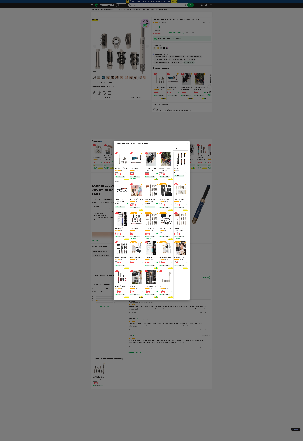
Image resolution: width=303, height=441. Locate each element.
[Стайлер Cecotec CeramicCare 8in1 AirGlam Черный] (136, 219)
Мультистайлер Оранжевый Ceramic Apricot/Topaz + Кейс (164, 168)
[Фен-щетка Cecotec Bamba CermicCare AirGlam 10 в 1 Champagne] (151, 190)
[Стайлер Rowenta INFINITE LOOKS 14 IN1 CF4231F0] (166, 219)
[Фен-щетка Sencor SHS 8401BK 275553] (181, 159)
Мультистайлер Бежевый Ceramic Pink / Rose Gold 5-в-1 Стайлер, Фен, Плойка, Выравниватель (151, 168)
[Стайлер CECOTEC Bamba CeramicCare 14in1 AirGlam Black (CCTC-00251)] (122, 248)
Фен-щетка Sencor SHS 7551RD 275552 (121, 199)
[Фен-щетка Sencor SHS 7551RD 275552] (122, 190)
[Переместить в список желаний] (127, 153)
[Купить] (127, 173)
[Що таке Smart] (126, 179)
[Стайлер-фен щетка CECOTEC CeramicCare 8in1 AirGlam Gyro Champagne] (122, 159)
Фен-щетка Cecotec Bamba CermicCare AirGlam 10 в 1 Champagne (150, 199)
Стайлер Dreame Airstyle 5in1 (165, 286)
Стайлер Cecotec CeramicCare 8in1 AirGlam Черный (136, 228)
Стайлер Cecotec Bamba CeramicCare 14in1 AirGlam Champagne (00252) (151, 228)
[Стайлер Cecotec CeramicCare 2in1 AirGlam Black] (136, 159)
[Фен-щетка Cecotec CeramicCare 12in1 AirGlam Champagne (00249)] (181, 219)
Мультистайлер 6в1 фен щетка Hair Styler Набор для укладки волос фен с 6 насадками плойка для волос (136, 199)
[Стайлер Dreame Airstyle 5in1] (166, 277)
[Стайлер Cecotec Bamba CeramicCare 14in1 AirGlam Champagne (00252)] (151, 219)
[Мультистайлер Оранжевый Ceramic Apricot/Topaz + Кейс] (166, 159)
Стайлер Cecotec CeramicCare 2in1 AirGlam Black (136, 168)
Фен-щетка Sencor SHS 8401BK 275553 (180, 168)
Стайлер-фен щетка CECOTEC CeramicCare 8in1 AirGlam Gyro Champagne (121, 168)
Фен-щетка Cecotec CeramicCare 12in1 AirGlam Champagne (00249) (179, 228)
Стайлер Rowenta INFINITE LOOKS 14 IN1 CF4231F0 (165, 228)
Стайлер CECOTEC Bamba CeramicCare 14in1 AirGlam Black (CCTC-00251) (121, 257)
